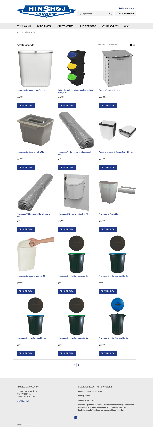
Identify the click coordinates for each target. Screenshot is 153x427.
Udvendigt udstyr (110, 26)
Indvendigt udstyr (87, 26)
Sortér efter (101, 45)
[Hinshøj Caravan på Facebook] (75, 418)
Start (18, 32)
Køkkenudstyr (44, 26)
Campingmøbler (24, 26)
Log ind (121, 8)
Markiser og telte (65, 26)
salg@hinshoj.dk (23, 401)
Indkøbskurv (127, 14)
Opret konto (132, 8)
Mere (126, 26)
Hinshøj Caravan (27, 425)
